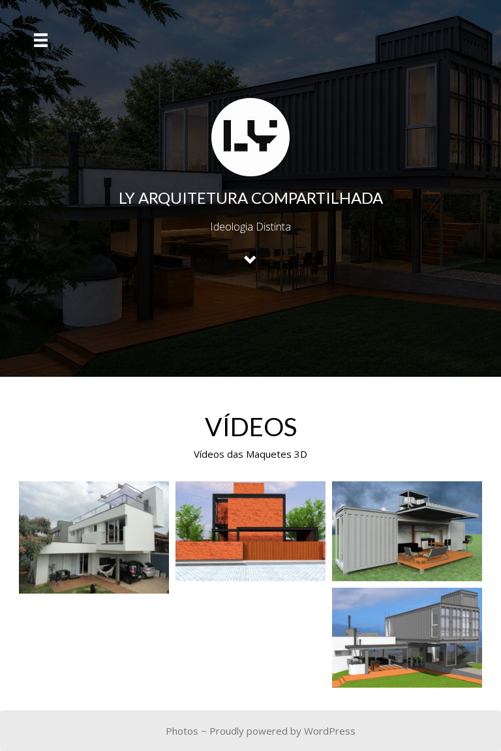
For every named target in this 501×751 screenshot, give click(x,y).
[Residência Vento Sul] (250, 531)
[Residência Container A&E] (407, 638)
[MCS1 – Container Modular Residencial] (407, 531)
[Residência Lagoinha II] (94, 537)
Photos (182, 730)
